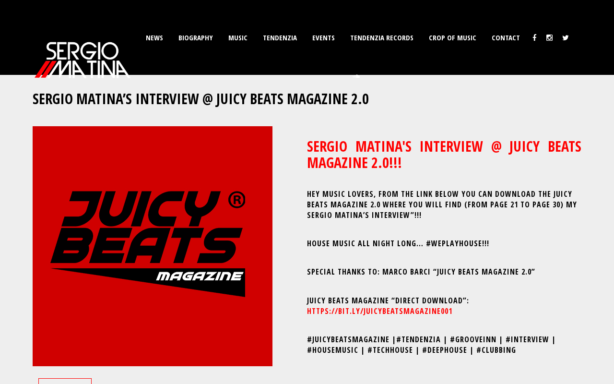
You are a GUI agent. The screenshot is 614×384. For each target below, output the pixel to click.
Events (323, 37)
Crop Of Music (452, 37)
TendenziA (280, 37)
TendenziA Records (381, 37)
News (154, 37)
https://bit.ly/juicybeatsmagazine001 (379, 311)
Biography (195, 37)
